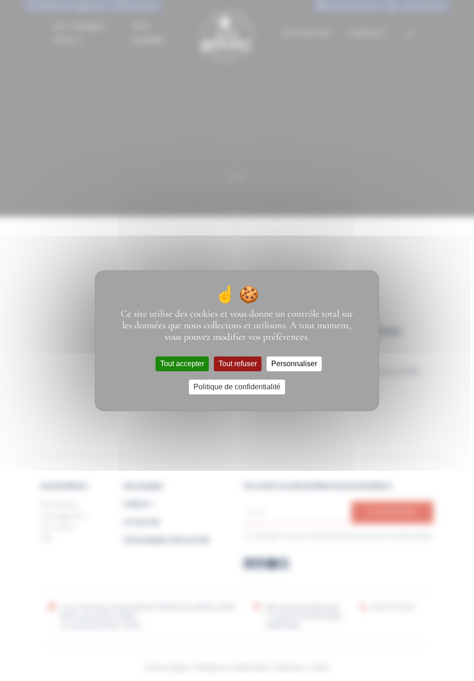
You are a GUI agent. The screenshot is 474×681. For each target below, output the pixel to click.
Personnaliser (294, 364)
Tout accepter (182, 364)
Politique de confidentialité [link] (237, 387)
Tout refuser (237, 364)
